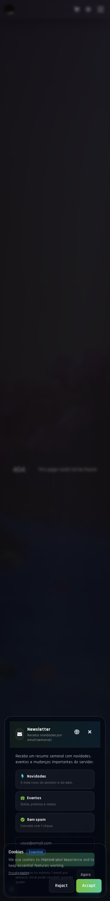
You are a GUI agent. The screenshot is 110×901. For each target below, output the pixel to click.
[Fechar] (89, 732)
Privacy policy (19, 873)
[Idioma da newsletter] (77, 732)
